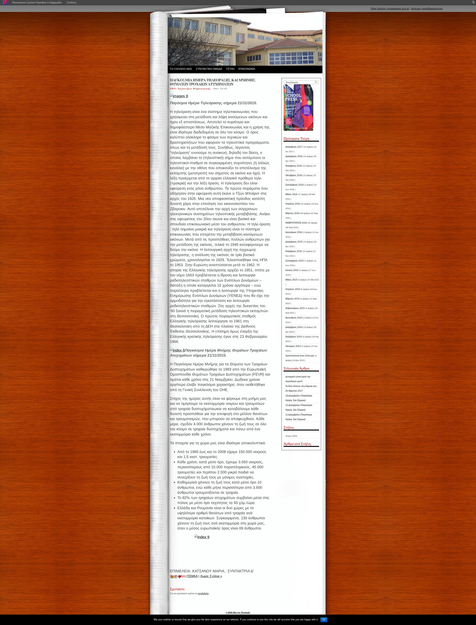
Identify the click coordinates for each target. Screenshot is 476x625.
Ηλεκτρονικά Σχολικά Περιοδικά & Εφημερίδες (37, 2)
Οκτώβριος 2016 (293, 175)
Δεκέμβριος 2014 (294, 327)
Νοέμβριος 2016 (293, 166)
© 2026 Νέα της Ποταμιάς (238, 612)
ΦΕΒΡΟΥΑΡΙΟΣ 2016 (296, 222)
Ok (323, 619)
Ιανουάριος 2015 (293, 317)
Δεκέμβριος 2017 (294, 147)
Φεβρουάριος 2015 (295, 308)
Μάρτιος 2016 (292, 213)
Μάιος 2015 (291, 279)
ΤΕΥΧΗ (230, 68)
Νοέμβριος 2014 (293, 336)
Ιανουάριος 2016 (293, 232)
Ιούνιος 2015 (291, 270)
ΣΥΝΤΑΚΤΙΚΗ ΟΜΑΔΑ (209, 68)
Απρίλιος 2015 (292, 289)
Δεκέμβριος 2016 (294, 156)
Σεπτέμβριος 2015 (294, 260)
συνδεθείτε (203, 593)
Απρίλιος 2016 (292, 204)
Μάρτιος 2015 (292, 298)
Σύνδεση (71, 2)
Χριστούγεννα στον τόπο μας (299, 355)
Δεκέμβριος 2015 (294, 241)
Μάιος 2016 (291, 194)
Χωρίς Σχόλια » (211, 576)
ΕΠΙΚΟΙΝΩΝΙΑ (246, 68)
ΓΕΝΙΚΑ (192, 576)
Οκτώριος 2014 (293, 346)
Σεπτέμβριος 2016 (294, 185)
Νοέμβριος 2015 (293, 251)
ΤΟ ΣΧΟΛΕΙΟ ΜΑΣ (181, 68)
